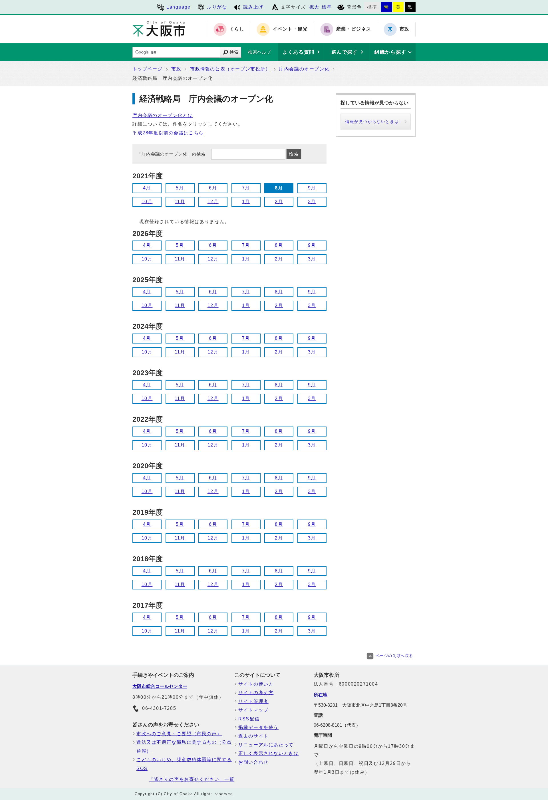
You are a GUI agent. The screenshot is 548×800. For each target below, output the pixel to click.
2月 (279, 201)
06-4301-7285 (159, 708)
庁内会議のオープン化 (304, 68)
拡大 (314, 7)
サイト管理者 (253, 701)
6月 (213, 187)
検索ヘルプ (259, 52)
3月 (312, 201)
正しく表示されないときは (268, 753)
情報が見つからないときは (372, 121)
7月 (246, 187)
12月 (213, 201)
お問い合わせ (253, 762)
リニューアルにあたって (266, 744)
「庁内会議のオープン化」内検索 (172, 153)
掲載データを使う (258, 727)
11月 (180, 201)
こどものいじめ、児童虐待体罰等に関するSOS (184, 764)
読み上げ (253, 7)
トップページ (147, 68)
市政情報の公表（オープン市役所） (230, 68)
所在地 (320, 694)
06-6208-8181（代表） (337, 725)
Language (178, 7)
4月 (147, 187)
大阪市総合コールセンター (159, 686)
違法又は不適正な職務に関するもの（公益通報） (184, 746)
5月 (180, 187)
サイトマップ (253, 710)
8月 (279, 245)
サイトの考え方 (255, 692)
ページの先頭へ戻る (394, 656)
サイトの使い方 (255, 684)
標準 (327, 7)
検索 (234, 52)
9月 (312, 187)
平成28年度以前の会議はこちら (168, 132)
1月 (246, 201)
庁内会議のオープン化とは (162, 115)
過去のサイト (253, 736)
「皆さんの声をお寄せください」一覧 (191, 779)
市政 (176, 68)
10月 (147, 201)
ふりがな (217, 7)
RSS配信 (248, 718)
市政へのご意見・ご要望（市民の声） (179, 733)
